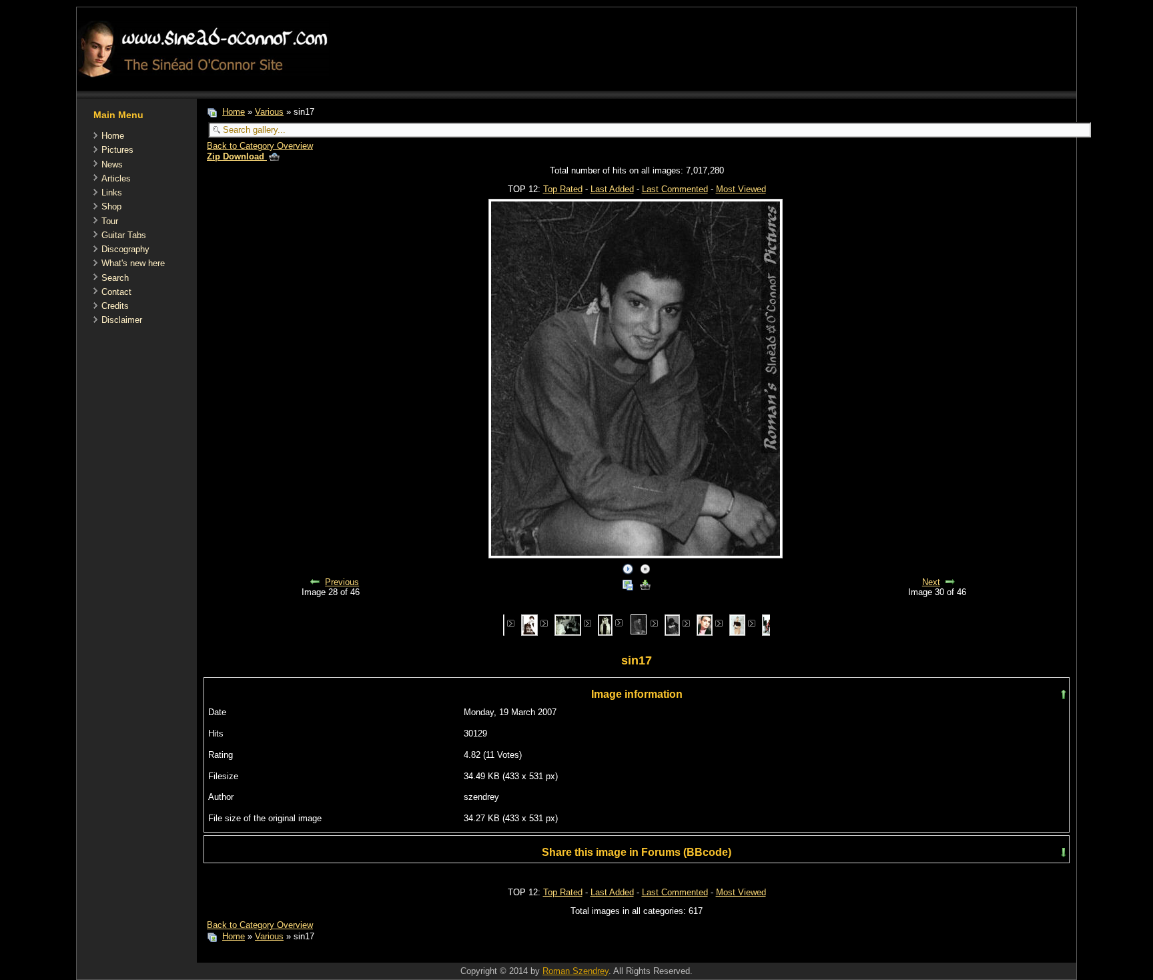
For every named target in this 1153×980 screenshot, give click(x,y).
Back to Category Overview (260, 146)
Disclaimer (121, 320)
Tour (109, 221)
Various (269, 112)
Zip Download (237, 156)
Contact (116, 292)
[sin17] (639, 623)
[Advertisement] (440, 956)
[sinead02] (737, 624)
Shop (111, 206)
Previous (342, 582)
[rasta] (567, 624)
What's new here (133, 263)
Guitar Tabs (123, 235)
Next (931, 582)
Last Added (612, 189)
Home (112, 136)
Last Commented (675, 189)
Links (111, 192)
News (112, 164)
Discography (125, 249)
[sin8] (672, 624)
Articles (116, 178)
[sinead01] (705, 624)
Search (115, 278)
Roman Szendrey (575, 971)
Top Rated (563, 189)
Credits (115, 306)
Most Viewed (741, 189)
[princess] (529, 624)
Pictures (117, 150)
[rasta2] (605, 624)
